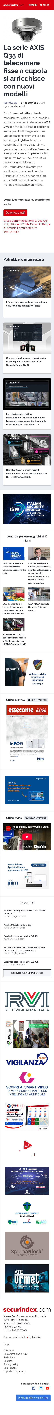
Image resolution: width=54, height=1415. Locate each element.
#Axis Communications (18, 220)
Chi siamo (8, 1350)
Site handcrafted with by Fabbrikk (22, 1337)
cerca (45, 4)
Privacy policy (10, 1364)
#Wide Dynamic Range (35, 224)
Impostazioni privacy (14, 1371)
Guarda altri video (36, 818)
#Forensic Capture (15, 227)
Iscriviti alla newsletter (27, 973)
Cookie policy (10, 1368)
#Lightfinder (11, 224)
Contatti (7, 1361)
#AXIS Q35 (41, 220)
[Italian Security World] (27, 523)
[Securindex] (13, 5)
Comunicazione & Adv (15, 1354)
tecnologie (10, 102)
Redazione (9, 1357)
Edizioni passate (37, 700)
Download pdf (15, 212)
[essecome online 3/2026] (27, 763)
